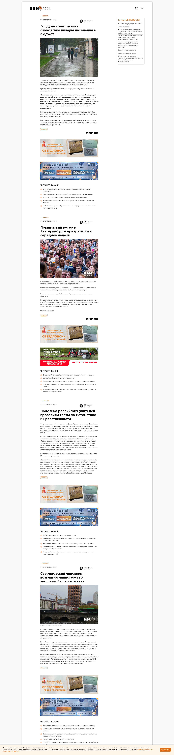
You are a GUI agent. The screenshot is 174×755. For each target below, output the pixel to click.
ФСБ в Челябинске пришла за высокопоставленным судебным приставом (66, 190)
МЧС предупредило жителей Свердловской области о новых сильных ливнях (69, 385)
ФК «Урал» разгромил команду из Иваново (59, 535)
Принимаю (165, 750)
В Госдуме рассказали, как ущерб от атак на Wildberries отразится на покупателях (130, 25)
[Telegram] (92, 133)
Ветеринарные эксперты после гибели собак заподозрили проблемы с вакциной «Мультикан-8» (70, 390)
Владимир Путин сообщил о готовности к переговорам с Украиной (68, 375)
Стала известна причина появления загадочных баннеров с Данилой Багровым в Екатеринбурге (130, 59)
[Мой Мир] (95, 133)
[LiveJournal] (97, 133)
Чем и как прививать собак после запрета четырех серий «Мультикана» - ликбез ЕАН (130, 37)
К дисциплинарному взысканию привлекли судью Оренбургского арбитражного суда (130, 31)
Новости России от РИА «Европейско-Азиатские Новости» (36, 8)
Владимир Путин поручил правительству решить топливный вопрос (69, 381)
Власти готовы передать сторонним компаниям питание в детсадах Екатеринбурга (129, 52)
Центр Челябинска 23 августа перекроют (59, 378)
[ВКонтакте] (87, 133)
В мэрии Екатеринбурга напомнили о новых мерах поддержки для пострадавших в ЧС (68, 553)
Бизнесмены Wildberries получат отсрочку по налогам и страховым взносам (68, 202)
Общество (44, 129)
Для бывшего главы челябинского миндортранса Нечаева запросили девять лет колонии (69, 539)
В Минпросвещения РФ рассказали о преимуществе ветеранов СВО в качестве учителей (70, 207)
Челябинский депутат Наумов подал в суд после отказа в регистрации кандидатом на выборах (128, 44)
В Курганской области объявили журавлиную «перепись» (65, 197)
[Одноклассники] (90, 133)
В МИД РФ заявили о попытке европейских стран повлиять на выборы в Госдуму (70, 743)
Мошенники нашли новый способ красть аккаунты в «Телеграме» (68, 194)
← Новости (44, 16)
